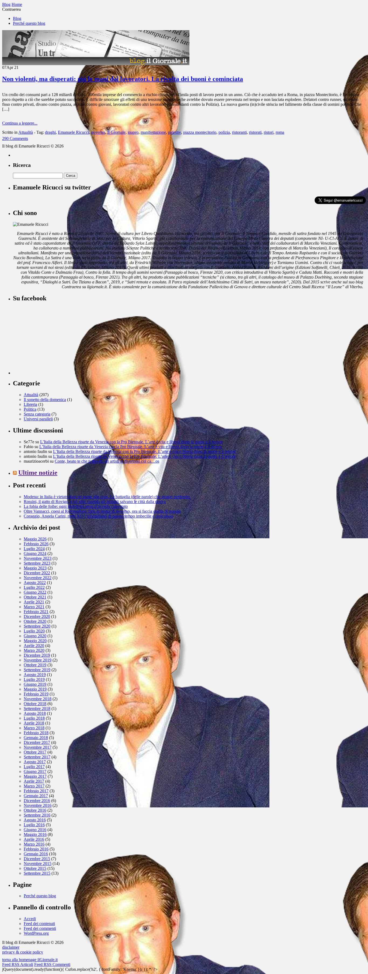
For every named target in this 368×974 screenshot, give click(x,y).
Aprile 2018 (34, 723)
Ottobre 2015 (35, 868)
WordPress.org (36, 933)
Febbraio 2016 (36, 849)
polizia (224, 132)
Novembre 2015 (37, 863)
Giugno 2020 (35, 636)
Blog (17, 18)
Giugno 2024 (35, 553)
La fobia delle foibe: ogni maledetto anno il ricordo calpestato (76, 506)
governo (98, 132)
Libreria (30, 404)
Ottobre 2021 (35, 597)
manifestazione (153, 132)
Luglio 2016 (34, 824)
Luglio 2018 (34, 718)
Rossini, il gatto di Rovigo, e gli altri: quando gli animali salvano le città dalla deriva (95, 501)
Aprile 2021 (34, 602)
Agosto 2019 (35, 674)
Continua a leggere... (19, 123)
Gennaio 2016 (36, 854)
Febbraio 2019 (36, 694)
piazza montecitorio (199, 132)
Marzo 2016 (34, 844)
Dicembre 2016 (37, 800)
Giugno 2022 (35, 592)
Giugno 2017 (35, 771)
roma (280, 132)
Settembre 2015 (37, 873)
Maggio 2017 (35, 776)
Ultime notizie (37, 472)
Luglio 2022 (34, 587)
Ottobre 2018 (35, 703)
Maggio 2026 (35, 539)
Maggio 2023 (35, 568)
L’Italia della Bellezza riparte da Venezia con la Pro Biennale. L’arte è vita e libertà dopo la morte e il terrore (131, 441)
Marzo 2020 (34, 650)
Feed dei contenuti (39, 923)
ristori (268, 132)
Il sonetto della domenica (45, 399)
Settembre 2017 (37, 757)
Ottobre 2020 (35, 621)
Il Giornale (116, 132)
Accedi (30, 918)
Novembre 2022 (37, 577)
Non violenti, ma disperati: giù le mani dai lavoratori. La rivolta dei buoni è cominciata (122, 78)
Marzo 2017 (34, 786)
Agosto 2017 (35, 761)
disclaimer (10, 947)
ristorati (255, 132)
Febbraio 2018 (36, 732)
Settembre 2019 (37, 669)
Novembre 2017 (37, 747)
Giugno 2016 (35, 829)
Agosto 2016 (35, 820)
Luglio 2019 (34, 679)
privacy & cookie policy (22, 952)
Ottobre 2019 (35, 665)
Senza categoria (37, 414)
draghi (50, 132)
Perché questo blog (29, 23)
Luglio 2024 (34, 548)
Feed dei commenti (40, 928)
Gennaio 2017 (36, 795)
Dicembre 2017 (37, 742)
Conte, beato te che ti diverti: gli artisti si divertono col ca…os (107, 461)
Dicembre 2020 (37, 616)
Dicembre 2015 (37, 858)
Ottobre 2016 (35, 810)
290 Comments (15, 138)
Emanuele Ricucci (73, 132)
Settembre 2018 (37, 708)
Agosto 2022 (35, 582)
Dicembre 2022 (37, 573)
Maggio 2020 (35, 640)
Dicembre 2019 (37, 655)
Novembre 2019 (37, 660)
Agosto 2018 (35, 713)
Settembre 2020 (37, 626)
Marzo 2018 (34, 728)
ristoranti (239, 132)
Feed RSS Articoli (17, 964)
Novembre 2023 (37, 558)
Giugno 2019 (35, 684)
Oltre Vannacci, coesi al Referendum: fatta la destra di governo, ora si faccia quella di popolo (102, 511)
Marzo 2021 (34, 606)
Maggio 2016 (35, 834)
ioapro (133, 132)
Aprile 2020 (34, 645)
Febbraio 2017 (36, 791)
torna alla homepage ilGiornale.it (30, 959)
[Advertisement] (53, 340)
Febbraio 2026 (36, 543)
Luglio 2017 (34, 766)
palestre (174, 132)
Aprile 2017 (34, 781)
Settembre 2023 (37, 563)
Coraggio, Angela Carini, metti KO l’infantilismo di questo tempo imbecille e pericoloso (98, 516)
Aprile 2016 (34, 839)
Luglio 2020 (34, 631)
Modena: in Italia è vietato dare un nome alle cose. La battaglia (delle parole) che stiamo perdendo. (107, 496)
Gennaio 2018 (36, 737)
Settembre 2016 (37, 815)
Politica (30, 409)
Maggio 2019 (35, 689)
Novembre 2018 (37, 699)
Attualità (25, 132)
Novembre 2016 (37, 805)
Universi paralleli (38, 419)
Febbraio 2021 (36, 611)
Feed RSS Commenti (52, 964)
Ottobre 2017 (35, 752)
